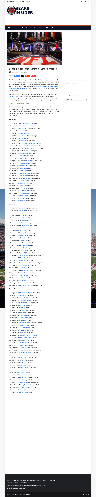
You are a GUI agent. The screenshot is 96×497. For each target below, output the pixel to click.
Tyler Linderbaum (24, 168)
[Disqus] (34, 416)
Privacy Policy (52, 480)
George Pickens (25, 233)
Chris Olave (21, 183)
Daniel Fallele (22, 313)
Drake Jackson (25, 220)
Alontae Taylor (24, 208)
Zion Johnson (23, 176)
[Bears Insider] (20, 11)
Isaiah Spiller (23, 280)
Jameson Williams (26, 173)
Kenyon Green (24, 198)
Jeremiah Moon (23, 392)
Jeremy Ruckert (24, 342)
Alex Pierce (23, 340)
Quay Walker (27, 243)
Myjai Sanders (26, 387)
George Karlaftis (26, 153)
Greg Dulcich (23, 320)
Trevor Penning (26, 178)
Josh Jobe (25, 310)
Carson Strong (24, 325)
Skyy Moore (22, 210)
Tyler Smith (26, 188)
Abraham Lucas (25, 285)
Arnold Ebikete (25, 245)
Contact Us (27, 1)
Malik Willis (23, 171)
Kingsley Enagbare (27, 270)
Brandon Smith (22, 295)
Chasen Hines (24, 370)
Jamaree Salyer (23, 390)
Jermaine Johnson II (27, 161)
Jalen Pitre (21, 308)
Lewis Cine (23, 305)
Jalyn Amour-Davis (25, 337)
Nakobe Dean (25, 181)
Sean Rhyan (22, 278)
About (21, 1)
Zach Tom (21, 372)
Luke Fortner (22, 380)
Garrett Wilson (23, 166)
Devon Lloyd (22, 138)
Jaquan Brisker (23, 253)
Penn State (34, 335)
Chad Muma (26, 275)
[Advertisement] (62, 14)
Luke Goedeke (23, 382)
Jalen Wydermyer (24, 298)
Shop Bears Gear (28, 28)
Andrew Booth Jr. (24, 196)
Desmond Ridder (27, 225)
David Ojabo (26, 163)
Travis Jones (24, 273)
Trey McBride (24, 283)
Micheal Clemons (25, 352)
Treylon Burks (24, 190)
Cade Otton (26, 357)
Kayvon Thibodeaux (29, 143)
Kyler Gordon (24, 218)
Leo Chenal (23, 360)
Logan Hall (24, 215)
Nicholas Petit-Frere (26, 293)
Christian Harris (25, 250)
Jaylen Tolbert (25, 350)
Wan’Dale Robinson (26, 300)
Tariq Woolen (24, 255)
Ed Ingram (24, 228)
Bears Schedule (39, 28)
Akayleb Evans (23, 355)
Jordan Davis (24, 156)
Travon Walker (26, 136)
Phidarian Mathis (25, 315)
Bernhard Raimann (24, 323)
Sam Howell (22, 200)
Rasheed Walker (25, 335)
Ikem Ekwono (23, 128)
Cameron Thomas (28, 263)
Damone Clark (22, 365)
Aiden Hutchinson (27, 123)
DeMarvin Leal (22, 213)
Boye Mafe (25, 265)
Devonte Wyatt (23, 158)
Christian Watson (24, 223)
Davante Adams (14, 96)
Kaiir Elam (22, 240)
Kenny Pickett (24, 141)
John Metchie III (25, 235)
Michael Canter (15, 72)
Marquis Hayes (25, 347)
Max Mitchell (23, 375)
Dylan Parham (23, 317)
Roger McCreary (25, 260)
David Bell (23, 258)
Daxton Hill (22, 248)
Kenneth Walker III (23, 303)
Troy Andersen (23, 367)
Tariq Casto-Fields (26, 385)
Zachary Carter (25, 328)
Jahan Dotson (25, 193)
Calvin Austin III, (25, 238)
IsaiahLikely (22, 377)
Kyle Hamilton (22, 126)
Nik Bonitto (22, 330)
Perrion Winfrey (22, 268)
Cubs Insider (50, 28)
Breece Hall (22, 332)
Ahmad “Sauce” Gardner (25, 146)
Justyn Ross (22, 362)
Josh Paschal (24, 345)
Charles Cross (28, 148)
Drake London (23, 185)
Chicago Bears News (14, 28)
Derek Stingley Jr (24, 133)
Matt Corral (22, 230)
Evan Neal (21, 131)
